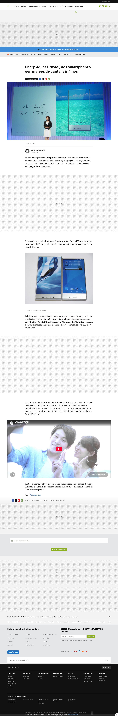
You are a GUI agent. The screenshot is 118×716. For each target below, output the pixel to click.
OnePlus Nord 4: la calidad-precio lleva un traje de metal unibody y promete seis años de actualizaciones (48, 616)
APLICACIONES (34, 6)
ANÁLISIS (16, 6)
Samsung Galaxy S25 (27, 622)
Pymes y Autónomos (102, 679)
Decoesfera (87, 679)
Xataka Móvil (11, 679)
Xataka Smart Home (12, 684)
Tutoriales (11, 638)
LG (72, 54)
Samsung (78, 54)
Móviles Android (37, 500)
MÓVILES (24, 6)
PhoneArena (35, 495)
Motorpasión (72, 676)
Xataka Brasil (11, 702)
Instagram (103, 6)
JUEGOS (44, 6)
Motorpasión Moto (73, 679)
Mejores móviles (77, 622)
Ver (60, 549)
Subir (105, 667)
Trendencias (87, 676)
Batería (46, 54)
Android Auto (30, 645)
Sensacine (41, 676)
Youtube (106, 6)
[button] (37, 150)
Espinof (40, 679)
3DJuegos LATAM (28, 699)
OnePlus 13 (87, 622)
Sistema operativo (31, 638)
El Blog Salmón (103, 676)
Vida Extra (26, 679)
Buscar (107, 660)
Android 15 (51, 622)
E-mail (49, 79)
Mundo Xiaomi (12, 688)
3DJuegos (26, 676)
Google (28, 641)
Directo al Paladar (58, 676)
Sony (84, 54)
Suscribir (91, 636)
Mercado (46, 638)
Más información (73, 714)
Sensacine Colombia (41, 702)
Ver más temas (13, 652)
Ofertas (33, 54)
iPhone (40, 54)
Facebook (40, 79)
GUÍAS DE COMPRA (66, 6)
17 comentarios (32, 79)
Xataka (10, 676)
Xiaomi (53, 54)
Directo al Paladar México (58, 700)
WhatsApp (25, 54)
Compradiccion (88, 681)
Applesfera (11, 681)
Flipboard (100, 6)
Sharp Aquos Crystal (58, 500)
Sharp (47, 500)
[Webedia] (106, 1)
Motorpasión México (72, 700)
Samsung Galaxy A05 (63, 622)
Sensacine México (43, 699)
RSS (82, 651)
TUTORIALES (53, 6)
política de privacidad (85, 640)
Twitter (109, 6)
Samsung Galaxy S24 (99, 622)
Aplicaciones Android (49, 634)
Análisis (28, 634)
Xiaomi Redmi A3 (40, 622)
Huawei (10, 641)
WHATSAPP (79, 6)
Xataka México (12, 699)
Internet (66, 54)
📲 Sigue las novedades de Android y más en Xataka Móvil (58, 49)
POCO (59, 54)
